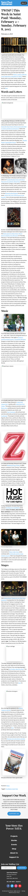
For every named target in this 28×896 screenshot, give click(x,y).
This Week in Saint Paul (12, 789)
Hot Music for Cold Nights (13, 508)
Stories (14, 840)
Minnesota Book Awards (11, 193)
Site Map (23, 891)
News (8, 786)
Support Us (14, 814)
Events (14, 844)
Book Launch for (7, 234)
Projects (14, 836)
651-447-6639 (11, 882)
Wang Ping (17, 182)
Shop (14, 848)
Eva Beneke (4, 416)
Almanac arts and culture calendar (16, 739)
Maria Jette (4, 408)
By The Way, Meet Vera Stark (16, 669)
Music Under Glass (14, 552)
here (6, 88)
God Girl (8, 710)
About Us (14, 853)
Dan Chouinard (11, 412)
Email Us (18, 882)
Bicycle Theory (16, 892)
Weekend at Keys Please (13, 465)
